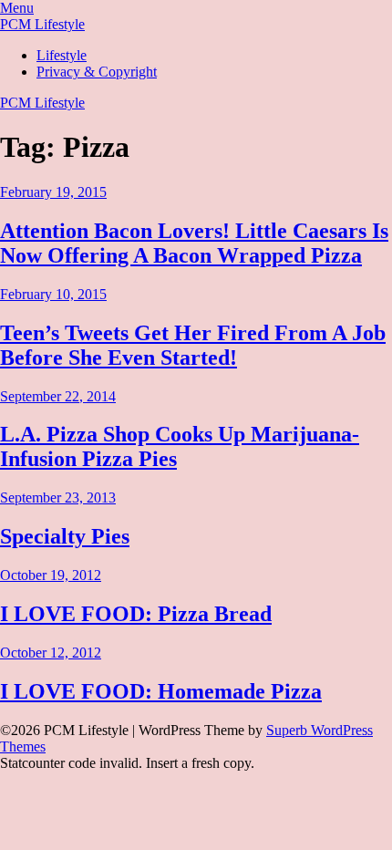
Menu (17, 8)
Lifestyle (61, 55)
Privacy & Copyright (96, 71)
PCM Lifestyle (42, 24)
